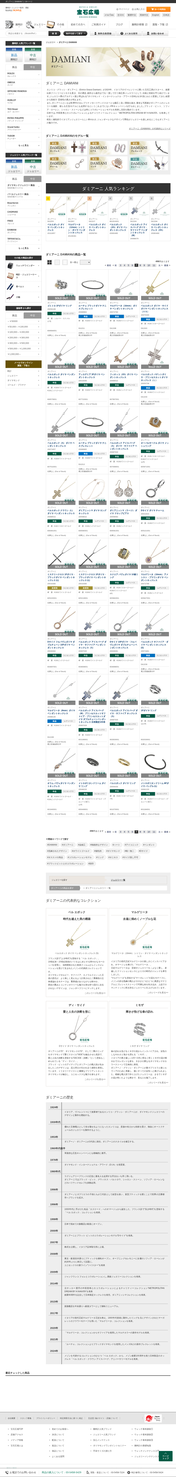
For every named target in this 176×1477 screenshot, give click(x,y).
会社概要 (11, 1418)
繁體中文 (132, 15)
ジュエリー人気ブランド (104, 1434)
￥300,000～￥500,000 (18, 343)
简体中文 (144, 15)
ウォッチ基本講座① (143, 1429)
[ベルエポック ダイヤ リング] (124, 762)
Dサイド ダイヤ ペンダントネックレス (77, 1046)
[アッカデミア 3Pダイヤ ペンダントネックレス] (93, 353)
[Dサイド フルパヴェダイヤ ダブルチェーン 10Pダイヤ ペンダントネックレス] (61, 621)
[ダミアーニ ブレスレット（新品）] (148, 148)
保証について (58, 1451)
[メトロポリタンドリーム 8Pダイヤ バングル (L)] (155, 762)
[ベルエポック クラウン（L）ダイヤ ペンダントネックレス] (61, 489)
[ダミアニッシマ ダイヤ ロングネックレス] (93, 489)
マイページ (124, 9)
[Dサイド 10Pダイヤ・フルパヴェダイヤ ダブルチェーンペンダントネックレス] (124, 621)
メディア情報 (17, 1440)
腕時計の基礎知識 (142, 1445)
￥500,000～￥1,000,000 (19, 348)
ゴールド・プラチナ (16, 385)
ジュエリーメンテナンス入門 (147, 1456)
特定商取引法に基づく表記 (71, 1418)
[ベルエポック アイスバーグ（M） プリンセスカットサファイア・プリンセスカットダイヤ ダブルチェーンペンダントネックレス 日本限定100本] (93, 689)
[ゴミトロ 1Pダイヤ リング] (61, 285)
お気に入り (139, 9)
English (155, 15)
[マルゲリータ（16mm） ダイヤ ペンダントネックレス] (124, 285)
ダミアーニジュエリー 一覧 (98, 888)
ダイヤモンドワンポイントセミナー (109, 1445)
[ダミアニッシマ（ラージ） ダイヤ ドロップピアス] (124, 489)
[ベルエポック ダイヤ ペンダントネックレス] (56, 206)
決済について (58, 1434)
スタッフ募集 (25, 1418)
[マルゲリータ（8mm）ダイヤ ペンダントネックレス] (61, 689)
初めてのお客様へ (60, 1429)
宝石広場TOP (17, 1429)
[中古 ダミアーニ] (148, 163)
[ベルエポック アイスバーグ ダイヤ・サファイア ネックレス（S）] (124, 689)
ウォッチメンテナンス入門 (146, 1451)
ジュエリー (12, 376)
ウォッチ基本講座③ (143, 1440)
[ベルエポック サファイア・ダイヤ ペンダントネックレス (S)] (155, 621)
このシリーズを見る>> (95, 993)
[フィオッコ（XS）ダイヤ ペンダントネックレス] (124, 353)
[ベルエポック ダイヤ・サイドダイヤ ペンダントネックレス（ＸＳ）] (155, 285)
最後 (166, 265)
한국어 (121, 15)
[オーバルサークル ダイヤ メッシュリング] (155, 422)
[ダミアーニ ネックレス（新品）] (67, 148)
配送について (58, 1440)
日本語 (166, 15)
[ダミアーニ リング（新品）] (108, 163)
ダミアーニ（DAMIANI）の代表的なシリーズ (149, 128)
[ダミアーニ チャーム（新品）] (67, 163)
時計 (9, 371)
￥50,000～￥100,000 (17, 327)
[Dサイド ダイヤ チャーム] (155, 489)
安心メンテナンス (101, 1440)
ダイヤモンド (13, 380)
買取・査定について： (100, 1472)
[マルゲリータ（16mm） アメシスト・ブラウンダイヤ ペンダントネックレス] (155, 553)
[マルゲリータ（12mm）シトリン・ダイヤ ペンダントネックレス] (77, 206)
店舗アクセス (17, 1434)
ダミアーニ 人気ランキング (108, 188)
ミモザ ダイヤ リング (139, 1046)
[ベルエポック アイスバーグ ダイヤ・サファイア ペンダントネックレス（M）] (139, 206)
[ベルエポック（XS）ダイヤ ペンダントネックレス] (118, 206)
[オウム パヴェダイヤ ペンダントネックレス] (61, 762)
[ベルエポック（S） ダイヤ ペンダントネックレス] (61, 422)
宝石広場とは (17, 1445)
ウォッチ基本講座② (143, 1434)
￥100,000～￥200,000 (18, 332)
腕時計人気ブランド (102, 1429)
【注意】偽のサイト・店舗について (102, 1418)
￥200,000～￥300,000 (18, 337)
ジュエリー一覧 (118, 880)
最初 (109, 265)
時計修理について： (140, 1472)
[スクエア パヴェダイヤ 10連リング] (124, 553)
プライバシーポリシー (45, 1418)
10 (149, 265)
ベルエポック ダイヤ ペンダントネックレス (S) (76, 953)
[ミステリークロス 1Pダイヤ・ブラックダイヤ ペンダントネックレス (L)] (61, 553)
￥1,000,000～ (14, 354)
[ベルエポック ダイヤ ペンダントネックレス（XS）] (160, 206)
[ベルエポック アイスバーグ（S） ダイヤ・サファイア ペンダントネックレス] (124, 422)
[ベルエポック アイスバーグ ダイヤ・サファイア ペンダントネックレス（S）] (93, 621)
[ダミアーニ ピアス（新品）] (108, 148)
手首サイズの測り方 (102, 1451)
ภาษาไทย (109, 15)
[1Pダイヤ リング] (155, 689)
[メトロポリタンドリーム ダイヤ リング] (93, 762)
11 (154, 265)
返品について (58, 1445)
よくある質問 (58, 1456)
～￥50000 (12, 321)
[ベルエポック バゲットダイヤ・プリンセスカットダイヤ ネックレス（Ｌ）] (155, 353)
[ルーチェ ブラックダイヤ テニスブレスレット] (93, 285)
